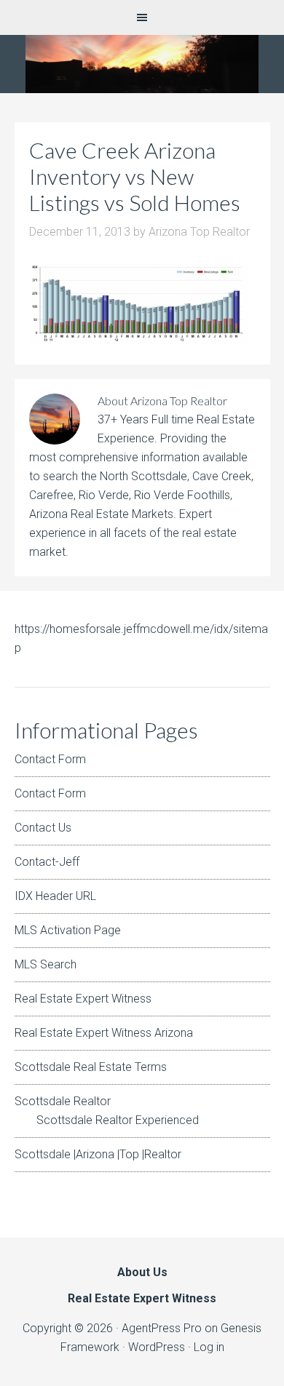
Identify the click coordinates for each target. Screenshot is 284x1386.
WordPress (156, 1347)
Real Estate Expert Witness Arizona (104, 1033)
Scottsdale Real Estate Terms (91, 1067)
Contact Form (50, 759)
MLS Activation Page (68, 930)
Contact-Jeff (47, 862)
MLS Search (45, 964)
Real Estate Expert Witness (83, 998)
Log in (209, 1347)
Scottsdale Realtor (63, 1101)
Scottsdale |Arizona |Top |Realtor (98, 1154)
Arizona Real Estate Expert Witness (142, 64)
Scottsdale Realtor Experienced (117, 1120)
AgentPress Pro (162, 1328)
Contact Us (43, 828)
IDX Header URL (55, 896)
